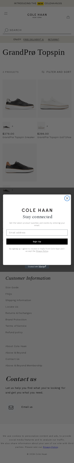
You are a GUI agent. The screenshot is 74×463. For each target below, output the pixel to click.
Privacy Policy (42, 251)
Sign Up (37, 241)
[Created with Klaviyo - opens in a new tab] (37, 267)
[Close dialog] (67, 198)
